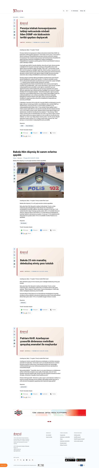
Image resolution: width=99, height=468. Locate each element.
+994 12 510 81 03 (17, 449)
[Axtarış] (63, 10)
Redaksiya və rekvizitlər (65, 437)
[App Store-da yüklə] (70, 460)
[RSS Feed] (32, 460)
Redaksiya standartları (65, 441)
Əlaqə (61, 439)
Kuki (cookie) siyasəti (78, 441)
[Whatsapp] (15, 460)
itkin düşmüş (23, 223)
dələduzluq (23, 302)
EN (79, 465)
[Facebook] (18, 460)
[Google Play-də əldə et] (80, 460)
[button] (14, 20)
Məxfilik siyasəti (77, 437)
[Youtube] (24, 460)
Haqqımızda (62, 435)
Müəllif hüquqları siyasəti (79, 439)
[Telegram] (27, 460)
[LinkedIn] (29, 460)
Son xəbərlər (48, 435)
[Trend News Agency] (17, 434)
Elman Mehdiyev (29, 125)
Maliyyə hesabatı (63, 445)
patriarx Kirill (23, 386)
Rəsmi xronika (49, 437)
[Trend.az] (18, 10)
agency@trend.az (17, 450)
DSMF (22, 125)
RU (84, 465)
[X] (21, 460)
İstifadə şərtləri (77, 435)
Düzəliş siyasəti (63, 443)
